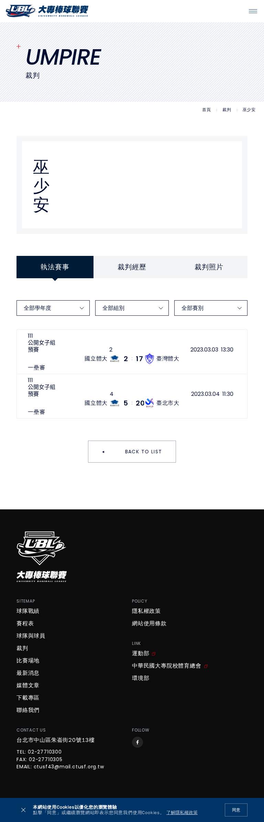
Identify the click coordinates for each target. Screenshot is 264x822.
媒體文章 (28, 685)
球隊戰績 (28, 611)
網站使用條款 (149, 623)
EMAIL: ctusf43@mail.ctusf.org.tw (60, 767)
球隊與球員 (30, 635)
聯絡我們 (28, 710)
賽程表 (25, 623)
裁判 (226, 109)
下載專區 (28, 697)
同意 (236, 810)
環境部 (140, 678)
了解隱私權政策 (182, 813)
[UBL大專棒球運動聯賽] (47, 11)
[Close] (23, 809)
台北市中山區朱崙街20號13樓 (55, 740)
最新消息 (28, 673)
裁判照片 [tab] (209, 267)
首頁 (206, 109)
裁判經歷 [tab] (132, 267)
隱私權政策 (146, 611)
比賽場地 (28, 660)
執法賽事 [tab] (55, 267)
